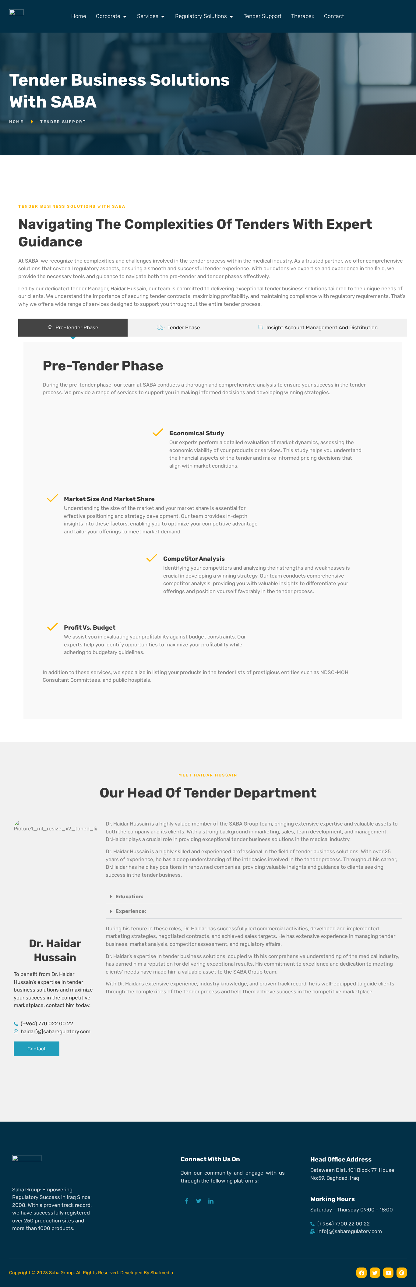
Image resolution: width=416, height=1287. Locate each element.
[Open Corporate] (124, 16)
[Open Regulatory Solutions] (231, 16)
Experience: (130, 911)
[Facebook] (186, 1201)
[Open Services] (162, 16)
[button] (254, 896)
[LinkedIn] (211, 1201)
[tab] (73, 328)
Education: (129, 896)
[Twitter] (198, 1201)
